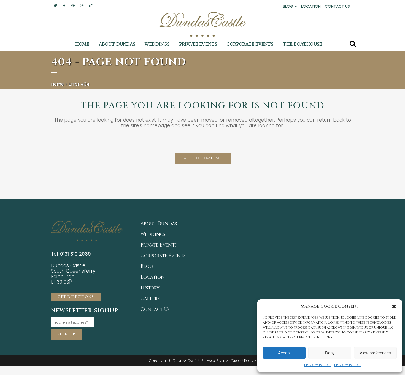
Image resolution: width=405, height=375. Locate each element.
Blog (147, 267)
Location (153, 277)
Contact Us (155, 309)
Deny (330, 353)
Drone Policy (243, 360)
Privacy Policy (317, 365)
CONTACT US (337, 6)
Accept (284, 353)
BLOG (288, 6)
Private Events (159, 245)
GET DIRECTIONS (76, 296)
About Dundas (159, 224)
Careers (150, 299)
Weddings (153, 234)
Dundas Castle (185, 360)
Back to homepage (202, 158)
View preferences (375, 353)
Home (57, 84)
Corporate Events (163, 256)
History (150, 288)
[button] (394, 306)
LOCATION (311, 6)
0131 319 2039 (75, 254)
